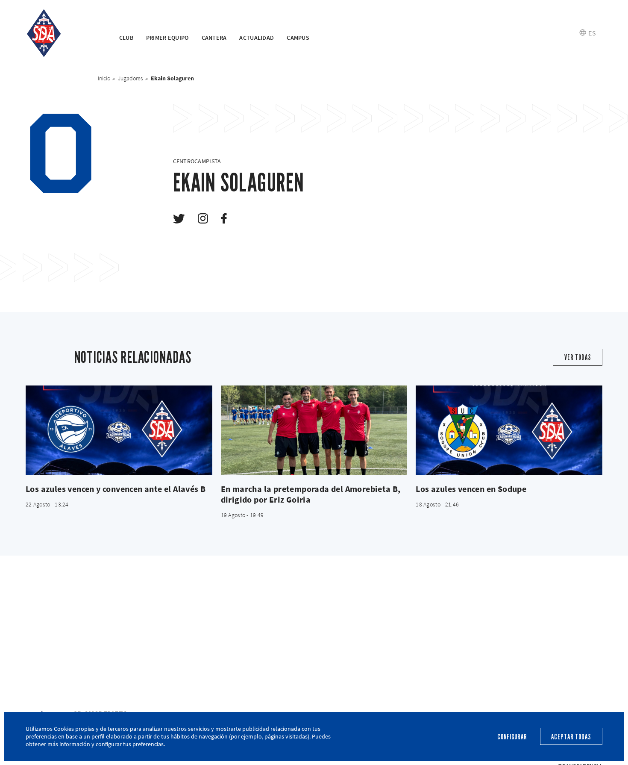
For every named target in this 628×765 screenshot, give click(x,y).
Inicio (104, 78)
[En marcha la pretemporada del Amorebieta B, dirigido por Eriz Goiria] (314, 430)
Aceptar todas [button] (571, 737)
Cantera (214, 37)
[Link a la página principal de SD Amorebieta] (62, 33)
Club (126, 37)
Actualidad (256, 37)
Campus (298, 37)
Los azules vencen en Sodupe (471, 488)
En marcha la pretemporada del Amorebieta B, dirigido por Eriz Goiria (311, 494)
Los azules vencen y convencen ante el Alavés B (115, 488)
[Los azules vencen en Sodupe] (509, 430)
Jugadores (130, 78)
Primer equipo (167, 37)
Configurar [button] (512, 737)
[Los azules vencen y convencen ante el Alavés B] (119, 430)
